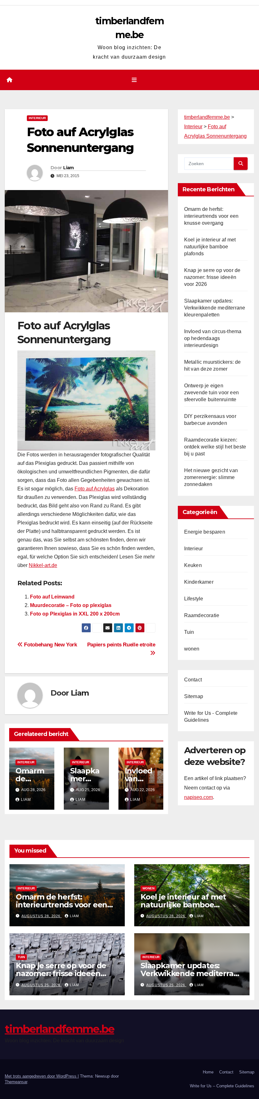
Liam (68, 168)
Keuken (193, 565)
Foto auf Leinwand (52, 596)
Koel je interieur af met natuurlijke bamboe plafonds (210, 246)
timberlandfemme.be (59, 1029)
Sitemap (193, 696)
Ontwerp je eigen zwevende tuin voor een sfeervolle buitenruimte (211, 392)
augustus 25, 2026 (41, 985)
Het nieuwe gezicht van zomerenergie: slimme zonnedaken (211, 477)
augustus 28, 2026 (41, 916)
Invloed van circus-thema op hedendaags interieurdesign (213, 338)
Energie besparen (204, 532)
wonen (192, 648)
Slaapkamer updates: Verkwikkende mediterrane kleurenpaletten (214, 307)
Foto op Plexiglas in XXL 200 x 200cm (75, 613)
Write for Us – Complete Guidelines (222, 1086)
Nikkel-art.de (43, 565)
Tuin (189, 632)
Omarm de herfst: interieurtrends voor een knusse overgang (211, 216)
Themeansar (16, 1081)
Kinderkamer (199, 582)
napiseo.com (198, 797)
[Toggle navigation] (134, 80)
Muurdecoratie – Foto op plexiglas (70, 605)
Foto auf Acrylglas (95, 488)
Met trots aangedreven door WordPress (41, 1076)
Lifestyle (193, 598)
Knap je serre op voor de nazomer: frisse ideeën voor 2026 (212, 277)
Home (208, 1072)
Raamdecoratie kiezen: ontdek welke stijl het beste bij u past (215, 446)
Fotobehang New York (50, 644)
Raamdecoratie (202, 615)
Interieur (37, 118)
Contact (193, 679)
